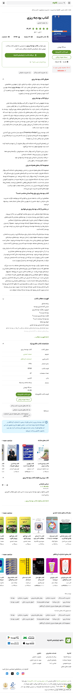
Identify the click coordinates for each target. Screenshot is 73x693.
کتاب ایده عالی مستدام (26, 579)
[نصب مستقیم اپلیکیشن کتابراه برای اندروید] (28, 637)
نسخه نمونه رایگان (61, 57)
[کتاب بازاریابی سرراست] (52, 566)
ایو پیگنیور (41, 583)
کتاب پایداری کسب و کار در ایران (43, 465)
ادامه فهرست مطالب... (41, 337)
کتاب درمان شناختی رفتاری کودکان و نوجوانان (65, 537)
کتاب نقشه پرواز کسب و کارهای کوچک (12, 579)
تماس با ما (53, 663)
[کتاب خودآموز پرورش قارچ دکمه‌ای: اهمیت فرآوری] (11, 525)
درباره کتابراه (67, 657)
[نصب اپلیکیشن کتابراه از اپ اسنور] (28, 643)
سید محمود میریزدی (43, 469)
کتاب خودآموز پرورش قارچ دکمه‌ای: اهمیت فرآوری (12, 537)
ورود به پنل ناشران (35, 660)
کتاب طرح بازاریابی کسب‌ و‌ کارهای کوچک (66, 579)
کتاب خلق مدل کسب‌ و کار (40, 579)
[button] (61, 28)
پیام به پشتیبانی (51, 657)
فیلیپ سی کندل (66, 541)
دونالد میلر (55, 583)
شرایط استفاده (67, 660)
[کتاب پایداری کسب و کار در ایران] (43, 452)
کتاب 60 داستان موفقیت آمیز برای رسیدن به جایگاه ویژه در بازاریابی (39, 537)
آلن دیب (68, 583)
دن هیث (28, 583)
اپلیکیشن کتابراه (33, 49)
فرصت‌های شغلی (66, 667)
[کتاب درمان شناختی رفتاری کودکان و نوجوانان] (65, 525)
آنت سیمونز (30, 469)
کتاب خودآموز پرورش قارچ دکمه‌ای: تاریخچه (26, 537)
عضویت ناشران (36, 657)
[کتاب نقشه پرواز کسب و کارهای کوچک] (11, 566)
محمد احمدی (27, 354)
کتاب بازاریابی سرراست (54, 579)
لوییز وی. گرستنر (14, 469)
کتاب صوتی (44, 681)
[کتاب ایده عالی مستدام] (25, 566)
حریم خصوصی (67, 663)
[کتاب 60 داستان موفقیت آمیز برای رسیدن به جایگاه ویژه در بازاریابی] (38, 525)
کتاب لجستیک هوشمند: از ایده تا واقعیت (52, 537)
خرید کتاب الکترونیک (61, 52)
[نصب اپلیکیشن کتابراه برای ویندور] (13, 643)
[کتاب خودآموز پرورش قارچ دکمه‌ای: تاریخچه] (25, 525)
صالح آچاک (55, 541)
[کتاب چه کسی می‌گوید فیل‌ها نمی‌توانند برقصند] (13, 452)
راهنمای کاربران (51, 660)
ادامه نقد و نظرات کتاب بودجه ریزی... (36, 501)
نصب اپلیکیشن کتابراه (63, 681)
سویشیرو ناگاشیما (39, 541)
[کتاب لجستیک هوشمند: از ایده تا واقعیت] (52, 525)
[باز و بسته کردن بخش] (3, 79)
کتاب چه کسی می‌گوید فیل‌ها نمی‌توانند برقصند (14, 465)
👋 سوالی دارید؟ (60, 686)
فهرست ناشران (37, 663)
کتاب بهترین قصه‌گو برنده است (28, 465)
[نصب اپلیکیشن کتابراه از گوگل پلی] (13, 637)
